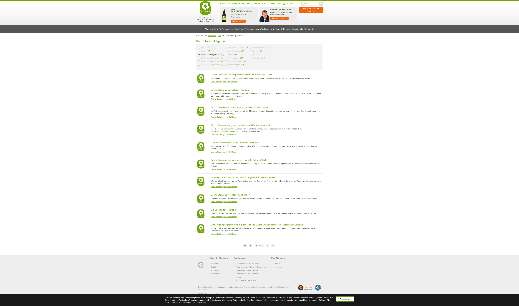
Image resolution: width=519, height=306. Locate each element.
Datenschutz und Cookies (247, 274)
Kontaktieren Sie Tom (279, 18)
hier (204, 302)
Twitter (214, 267)
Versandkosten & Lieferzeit (247, 263)
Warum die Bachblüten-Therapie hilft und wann (235, 142)
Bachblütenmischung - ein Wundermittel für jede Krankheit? (241, 125)
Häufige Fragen (253, 4)
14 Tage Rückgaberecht (246, 280)
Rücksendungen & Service (247, 270)
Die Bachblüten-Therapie (223, 209)
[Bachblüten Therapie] (200, 265)
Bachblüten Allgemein (210, 54)
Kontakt (266, 4)
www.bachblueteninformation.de (224, 131)
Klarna (238, 277)
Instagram (215, 274)
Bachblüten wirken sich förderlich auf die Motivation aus (239, 107)
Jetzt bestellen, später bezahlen (311, 10)
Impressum (278, 267)
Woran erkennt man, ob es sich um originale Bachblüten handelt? (244, 177)
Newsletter (276, 4)
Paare (278, 29)
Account (289, 4)
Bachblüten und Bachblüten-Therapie (230, 90)
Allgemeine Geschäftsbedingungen (251, 267)
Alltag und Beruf (212, 29)
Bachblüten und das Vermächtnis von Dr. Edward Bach (239, 160)
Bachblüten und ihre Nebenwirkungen (230, 195)
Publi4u (229, 294)
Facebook (215, 263)
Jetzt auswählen (238, 21)
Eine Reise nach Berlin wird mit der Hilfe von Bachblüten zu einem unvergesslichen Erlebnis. (257, 224)
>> (273, 246)
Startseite (225, 4)
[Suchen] (321, 3)
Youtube (214, 270)
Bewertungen (238, 4)
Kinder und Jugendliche (293, 29)
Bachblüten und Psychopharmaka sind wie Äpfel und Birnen (241, 74)
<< (245, 246)
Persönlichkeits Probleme (233, 29)
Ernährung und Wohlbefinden (259, 29)
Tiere (309, 29)
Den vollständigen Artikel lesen (224, 82)
